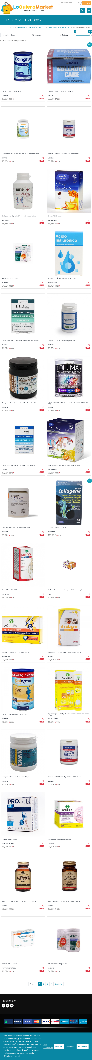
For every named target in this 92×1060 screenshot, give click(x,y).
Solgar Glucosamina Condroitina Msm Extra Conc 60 (19, 901)
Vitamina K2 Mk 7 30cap (9, 963)
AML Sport (5, 220)
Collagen (51, 843)
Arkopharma (6, 656)
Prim (49, 594)
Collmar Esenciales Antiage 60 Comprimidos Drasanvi (19, 465)
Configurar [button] (82, 1046)
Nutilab (50, 96)
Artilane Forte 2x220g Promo (57, 963)
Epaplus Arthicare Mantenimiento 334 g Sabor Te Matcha (20, 153)
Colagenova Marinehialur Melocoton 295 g (16, 527)
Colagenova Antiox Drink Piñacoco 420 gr (15, 777)
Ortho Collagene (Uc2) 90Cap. (57, 527)
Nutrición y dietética (37, 27)
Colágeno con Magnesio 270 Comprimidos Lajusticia (19, 216)
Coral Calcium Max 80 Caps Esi (11, 590)
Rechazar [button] (70, 1046)
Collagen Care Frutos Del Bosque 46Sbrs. (61, 91)
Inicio (12, 27)
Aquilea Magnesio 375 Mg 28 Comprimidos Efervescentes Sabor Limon (68, 714)
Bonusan (51, 345)
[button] (36, 35)
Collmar (4, 345)
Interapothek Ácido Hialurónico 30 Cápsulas (62, 278)
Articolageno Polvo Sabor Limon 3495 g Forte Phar (64, 652)
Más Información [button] (48, 1046)
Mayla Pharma (52, 220)
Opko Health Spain (8, 843)
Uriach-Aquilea (53, 719)
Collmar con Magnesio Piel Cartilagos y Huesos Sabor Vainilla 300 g (68, 402)
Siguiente (58, 984)
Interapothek (52, 282)
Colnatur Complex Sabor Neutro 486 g (14, 714)
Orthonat (51, 532)
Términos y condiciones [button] (14, 1056)
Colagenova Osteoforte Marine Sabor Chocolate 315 (19, 403)
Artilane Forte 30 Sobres (10, 278)
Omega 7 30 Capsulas (54, 216)
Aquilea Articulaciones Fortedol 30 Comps (15, 652)
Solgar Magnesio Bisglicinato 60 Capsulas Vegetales (64, 901)
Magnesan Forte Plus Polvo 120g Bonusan (61, 340)
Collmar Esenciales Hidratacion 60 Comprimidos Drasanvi (20, 340)
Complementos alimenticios (58, 27)
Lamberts (51, 158)
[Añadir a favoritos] (42, 95)
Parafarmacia (22, 27)
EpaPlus (4, 158)
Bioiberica (51, 656)
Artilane (5, 282)
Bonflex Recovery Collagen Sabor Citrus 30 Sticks (64, 465)
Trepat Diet (5, 594)
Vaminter (5, 407)
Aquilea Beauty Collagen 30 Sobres (59, 839)
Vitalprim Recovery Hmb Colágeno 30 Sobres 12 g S (65, 590)
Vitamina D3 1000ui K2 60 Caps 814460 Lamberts (63, 153)
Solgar (4, 906)
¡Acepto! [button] (58, 1046)
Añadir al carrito (23, 104)
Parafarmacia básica (9, 968)
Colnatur (5, 96)
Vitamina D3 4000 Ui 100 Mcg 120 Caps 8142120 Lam (64, 777)
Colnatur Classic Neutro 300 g (11, 91)
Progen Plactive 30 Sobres (10, 839)
